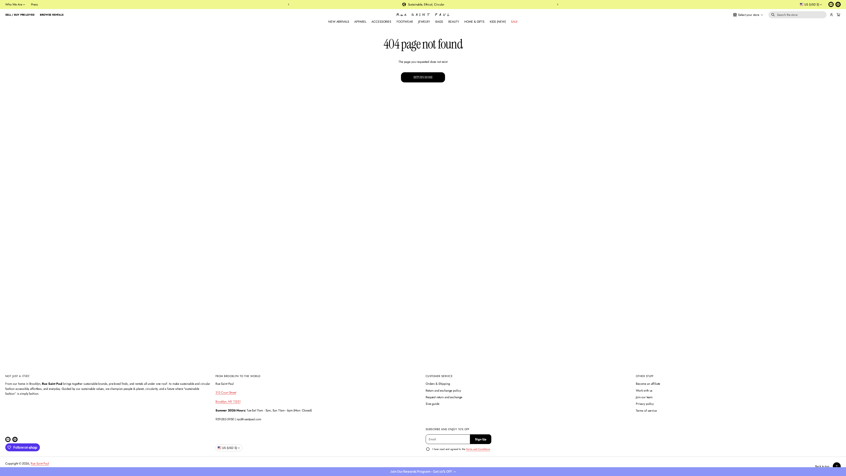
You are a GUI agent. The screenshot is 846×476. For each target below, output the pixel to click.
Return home (423, 77)
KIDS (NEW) (498, 21)
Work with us (644, 390)
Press (34, 4)
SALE (514, 21)
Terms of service (646, 410)
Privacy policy (645, 404)
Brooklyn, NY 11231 (227, 401)
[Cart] (838, 14)
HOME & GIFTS (474, 21)
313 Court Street (225, 392)
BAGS (439, 21)
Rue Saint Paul (40, 463)
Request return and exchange (444, 397)
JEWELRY (424, 21)
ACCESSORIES (381, 21)
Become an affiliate (648, 383)
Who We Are (13, 4)
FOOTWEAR (405, 21)
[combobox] (797, 14)
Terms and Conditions (478, 449)
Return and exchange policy (443, 390)
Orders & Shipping (438, 383)
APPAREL (360, 21)
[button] (423, 471)
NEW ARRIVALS (338, 21)
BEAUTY (453, 21)
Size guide (432, 404)
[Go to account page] (831, 14)
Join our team (644, 397)
